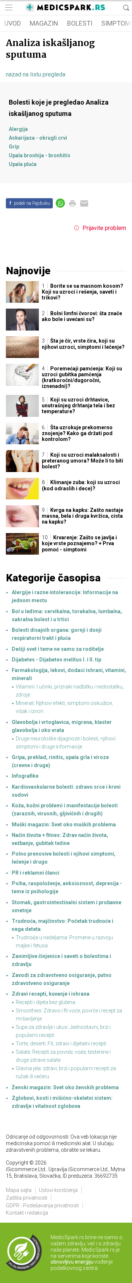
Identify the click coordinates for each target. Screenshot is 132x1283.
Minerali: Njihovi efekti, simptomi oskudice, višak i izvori (64, 707)
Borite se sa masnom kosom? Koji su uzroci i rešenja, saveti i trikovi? (82, 292)
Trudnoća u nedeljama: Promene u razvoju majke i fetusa (64, 941)
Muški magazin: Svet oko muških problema (64, 824)
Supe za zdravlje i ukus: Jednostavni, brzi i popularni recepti (63, 1031)
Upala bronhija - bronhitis (39, 155)
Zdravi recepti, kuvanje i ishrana (50, 994)
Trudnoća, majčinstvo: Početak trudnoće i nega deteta (62, 925)
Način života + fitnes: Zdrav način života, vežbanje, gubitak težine (60, 839)
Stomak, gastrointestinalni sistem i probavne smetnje (66, 906)
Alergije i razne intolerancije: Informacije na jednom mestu (65, 596)
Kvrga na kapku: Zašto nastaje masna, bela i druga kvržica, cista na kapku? (82, 516)
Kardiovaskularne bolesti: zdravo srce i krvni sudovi (66, 791)
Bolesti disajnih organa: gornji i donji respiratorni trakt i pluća (57, 634)
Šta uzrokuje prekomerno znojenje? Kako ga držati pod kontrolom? (77, 433)
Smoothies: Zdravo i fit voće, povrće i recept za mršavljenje (69, 1015)
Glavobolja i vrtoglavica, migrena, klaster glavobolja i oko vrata (62, 726)
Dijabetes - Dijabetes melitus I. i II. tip (56, 660)
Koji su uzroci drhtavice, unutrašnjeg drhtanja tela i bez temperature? (78, 405)
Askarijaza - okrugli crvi (38, 138)
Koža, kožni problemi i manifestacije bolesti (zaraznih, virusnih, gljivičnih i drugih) (65, 809)
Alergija (18, 129)
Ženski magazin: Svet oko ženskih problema (65, 1087)
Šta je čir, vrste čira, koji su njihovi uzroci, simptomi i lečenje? (83, 344)
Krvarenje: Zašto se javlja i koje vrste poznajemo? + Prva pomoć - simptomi (79, 543)
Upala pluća (23, 164)
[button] (8, 8)
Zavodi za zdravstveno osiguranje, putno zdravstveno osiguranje (61, 979)
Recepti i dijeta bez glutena (45, 1002)
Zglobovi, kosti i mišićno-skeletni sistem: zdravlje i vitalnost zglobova (62, 1102)
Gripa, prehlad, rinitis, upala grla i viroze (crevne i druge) (60, 761)
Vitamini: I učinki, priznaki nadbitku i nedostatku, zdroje (70, 691)
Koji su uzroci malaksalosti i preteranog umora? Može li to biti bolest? (82, 460)
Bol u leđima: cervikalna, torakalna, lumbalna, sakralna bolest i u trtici (67, 615)
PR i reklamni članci (35, 873)
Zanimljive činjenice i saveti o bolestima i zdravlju (61, 960)
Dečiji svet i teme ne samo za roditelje (58, 649)
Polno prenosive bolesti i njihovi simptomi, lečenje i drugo (63, 858)
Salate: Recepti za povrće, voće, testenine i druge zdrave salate (63, 1056)
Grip (14, 147)
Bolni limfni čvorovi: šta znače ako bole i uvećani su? (82, 316)
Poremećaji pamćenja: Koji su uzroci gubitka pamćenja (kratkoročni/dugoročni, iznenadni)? (82, 377)
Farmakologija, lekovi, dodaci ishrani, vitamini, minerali (69, 674)
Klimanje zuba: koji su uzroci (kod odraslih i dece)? (81, 485)
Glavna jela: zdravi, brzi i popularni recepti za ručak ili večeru (66, 1072)
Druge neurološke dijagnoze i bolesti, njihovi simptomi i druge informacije (65, 743)
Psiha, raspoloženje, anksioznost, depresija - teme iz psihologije (67, 887)
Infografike (25, 776)
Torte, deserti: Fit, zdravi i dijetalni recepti (61, 1043)
